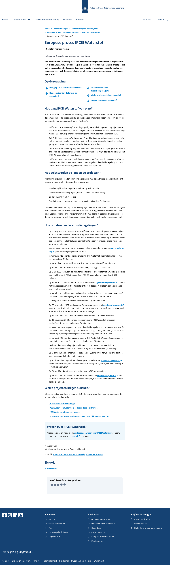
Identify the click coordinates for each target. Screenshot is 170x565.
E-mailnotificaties (142, 519)
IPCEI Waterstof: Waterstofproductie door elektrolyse (73, 408)
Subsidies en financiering (47, 19)
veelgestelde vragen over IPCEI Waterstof (92, 433)
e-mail (75, 436)
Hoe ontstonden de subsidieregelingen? (100, 89)
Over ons (67, 19)
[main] (85, 265)
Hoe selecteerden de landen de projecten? (63, 94)
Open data (96, 528)
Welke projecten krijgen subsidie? (106, 95)
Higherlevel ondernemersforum (148, 528)
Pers (50, 528)
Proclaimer (64, 561)
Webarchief (99, 561)
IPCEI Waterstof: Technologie (62, 403)
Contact (80, 19)
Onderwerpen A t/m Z (100, 519)
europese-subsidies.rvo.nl (102, 536)
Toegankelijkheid (49, 561)
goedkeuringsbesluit (106, 282)
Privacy (36, 561)
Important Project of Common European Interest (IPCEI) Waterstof (73, 32)
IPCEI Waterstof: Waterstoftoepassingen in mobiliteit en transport (79, 416)
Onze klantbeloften (56, 523)
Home (5, 19)
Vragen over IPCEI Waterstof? (104, 100)
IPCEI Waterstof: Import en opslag (64, 412)
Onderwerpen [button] (19, 19)
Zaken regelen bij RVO (58, 532)
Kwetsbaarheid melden (81, 561)
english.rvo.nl (54, 536)
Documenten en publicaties (103, 523)
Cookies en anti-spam (21, 561)
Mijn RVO (147, 19)
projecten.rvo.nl (98, 532)
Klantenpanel (97, 541)
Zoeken (160, 19)
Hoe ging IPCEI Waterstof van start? (65, 87)
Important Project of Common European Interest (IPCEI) (76, 29)
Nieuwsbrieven (140, 523)
